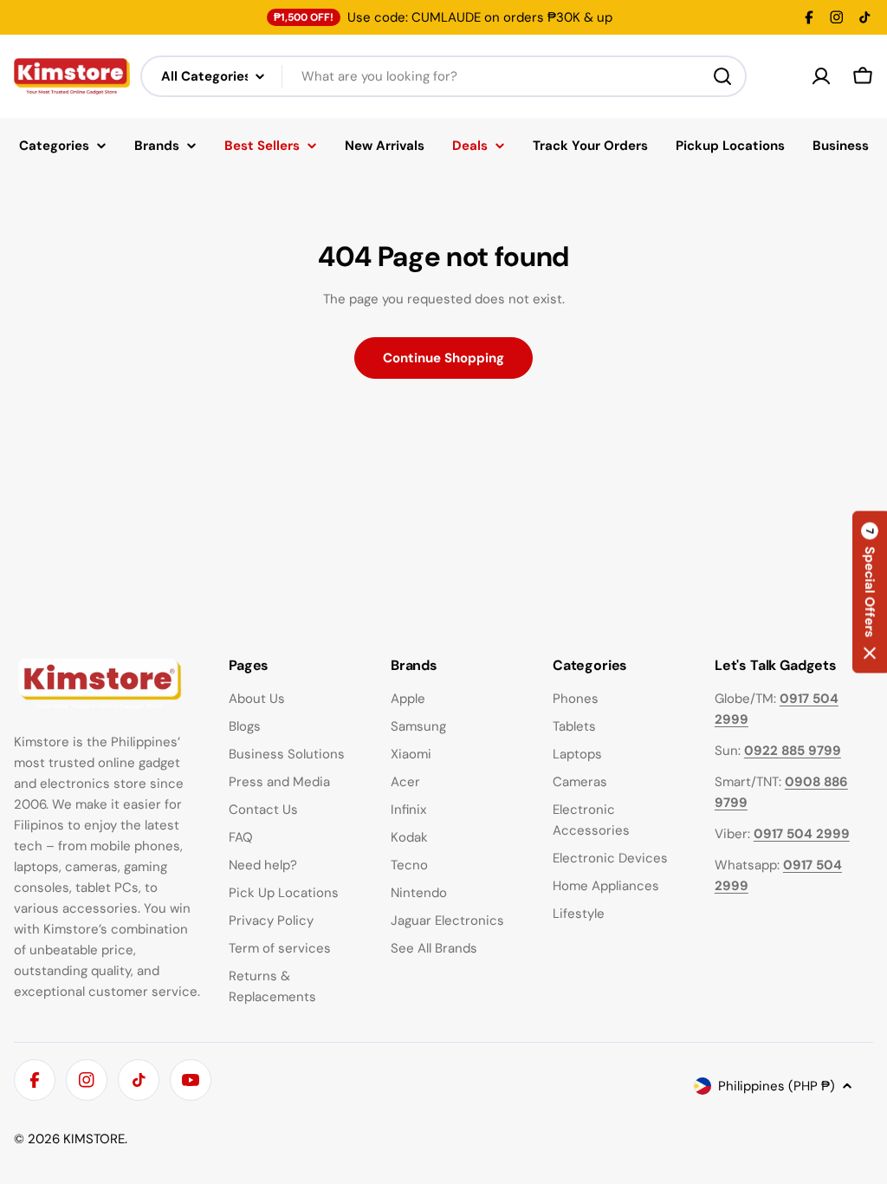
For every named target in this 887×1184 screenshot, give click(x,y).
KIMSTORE (94, 1139)
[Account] (821, 76)
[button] (869, 592)
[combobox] (443, 76)
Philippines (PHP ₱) (776, 1086)
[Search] (722, 76)
